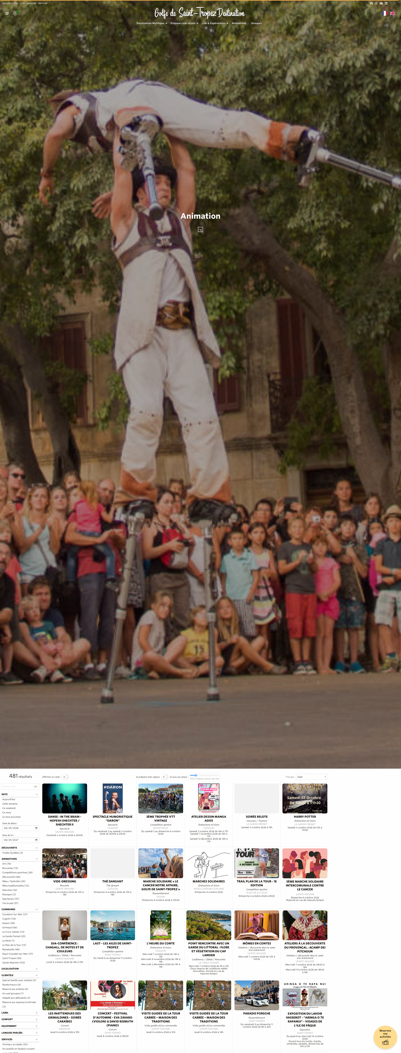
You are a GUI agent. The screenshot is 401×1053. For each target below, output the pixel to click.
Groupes (7, 3)
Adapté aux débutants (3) (16, 998)
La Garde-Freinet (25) (14, 936)
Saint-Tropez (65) (11, 958)
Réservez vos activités (385, 1033)
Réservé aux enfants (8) (15, 989)
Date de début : (10, 823)
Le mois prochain (11, 817)
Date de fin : (8, 835)
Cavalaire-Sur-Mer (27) (15, 914)
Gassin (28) (8, 923)
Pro (16, 3)
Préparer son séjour (183, 23)
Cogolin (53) (9, 918)
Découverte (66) (11, 877)
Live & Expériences (213, 23)
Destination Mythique (150, 23)
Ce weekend (9, 808)
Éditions (42, 3)
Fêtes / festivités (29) (13, 881)
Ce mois (6, 812)
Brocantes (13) (10, 868)
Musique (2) (9, 894)
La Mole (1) (8, 940)
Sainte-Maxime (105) (13, 962)
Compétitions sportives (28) (17, 872)
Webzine (31, 3)
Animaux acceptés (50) (15, 1044)
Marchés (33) (9, 890)
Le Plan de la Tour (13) (14, 945)
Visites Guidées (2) (12, 853)
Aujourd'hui (8, 799)
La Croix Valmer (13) (13, 932)
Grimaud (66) (9, 927)
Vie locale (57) (10, 903)
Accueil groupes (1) (13, 993)
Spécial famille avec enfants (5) (19, 980)
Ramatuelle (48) (11, 949)
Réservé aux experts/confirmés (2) (19, 1004)
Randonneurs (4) (11, 984)
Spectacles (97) (10, 899)
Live (23, 3)
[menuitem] (151, 23)
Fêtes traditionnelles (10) (15, 885)
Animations (239, 23)
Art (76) (6, 863)
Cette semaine (10, 803)
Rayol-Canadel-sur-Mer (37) (17, 954)
